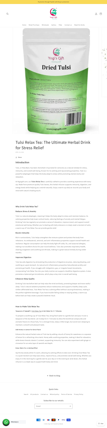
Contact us (44, 394)
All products (34, 394)
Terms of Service (66, 394)
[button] (7, 14)
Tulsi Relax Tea (36, 311)
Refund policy (54, 394)
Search (26, 394)
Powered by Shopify (58, 424)
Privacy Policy (78, 394)
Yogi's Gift (50, 424)
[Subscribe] (70, 406)
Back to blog (54, 375)
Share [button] (20, 157)
